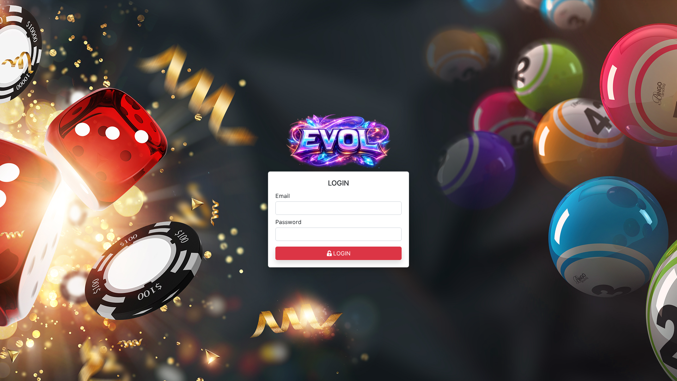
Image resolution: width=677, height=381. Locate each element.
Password (288, 221)
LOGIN (341, 253)
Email (282, 195)
